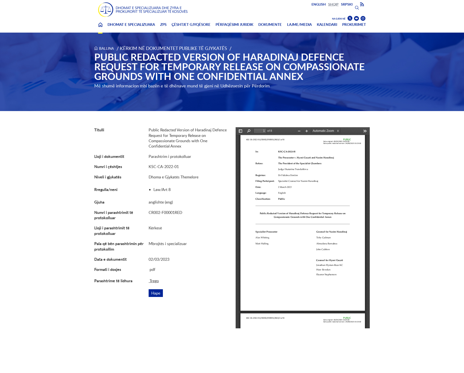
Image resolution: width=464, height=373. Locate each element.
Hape (157, 293)
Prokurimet (354, 24)
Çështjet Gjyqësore (191, 24)
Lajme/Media (299, 24)
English (319, 4)
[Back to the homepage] (143, 9)
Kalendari (327, 24)
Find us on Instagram (363, 18)
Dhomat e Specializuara (131, 24)
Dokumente (270, 24)
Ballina (100, 28)
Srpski (347, 4)
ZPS (163, 24)
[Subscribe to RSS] (362, 4)
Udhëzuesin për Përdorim (245, 86)
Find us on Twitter (350, 18)
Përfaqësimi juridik (234, 24)
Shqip (333, 4)
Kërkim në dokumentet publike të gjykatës (173, 48)
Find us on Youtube (356, 18)
